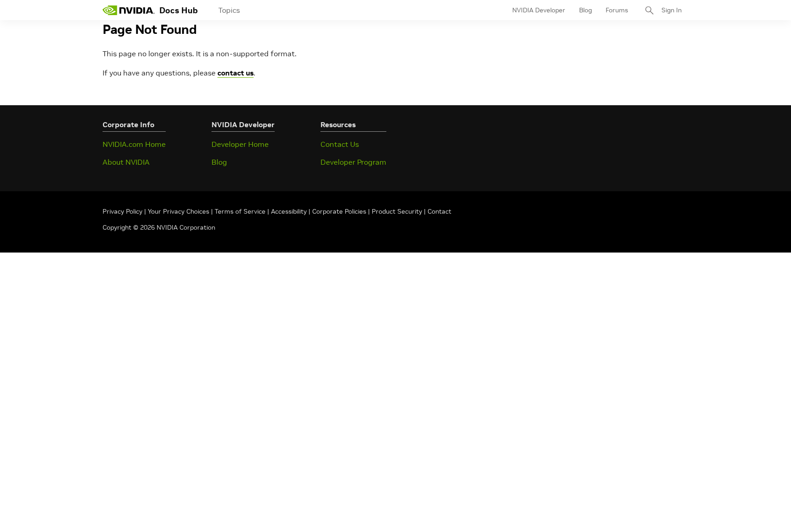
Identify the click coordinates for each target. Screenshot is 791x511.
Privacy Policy (123, 211)
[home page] (129, 10)
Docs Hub (178, 10)
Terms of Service (240, 211)
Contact (439, 211)
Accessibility (289, 211)
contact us (235, 72)
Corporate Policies (339, 211)
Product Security (397, 211)
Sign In (671, 10)
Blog (585, 10)
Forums (617, 10)
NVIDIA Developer (538, 10)
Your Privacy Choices (178, 211)
